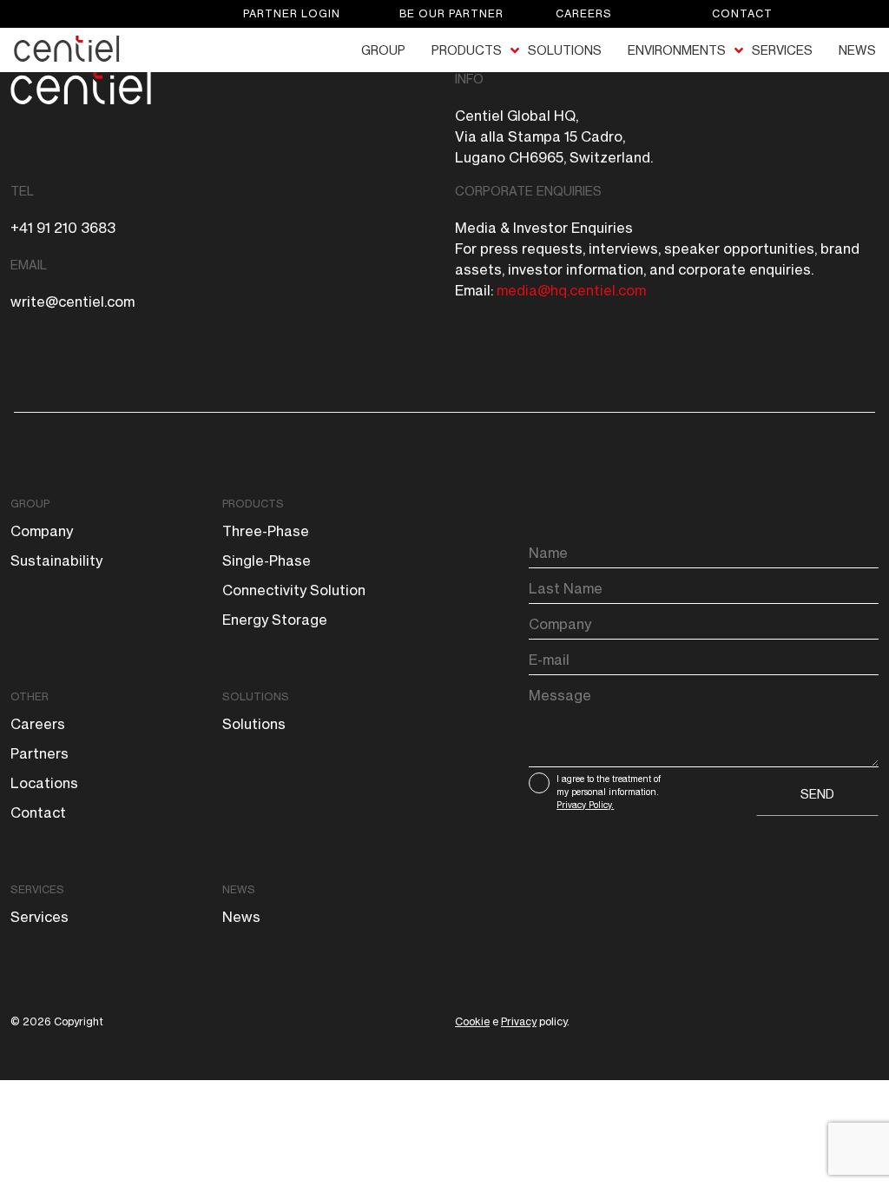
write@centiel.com (72, 301)
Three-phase (265, 531)
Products (253, 503)
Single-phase (266, 560)
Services (37, 889)
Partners (39, 753)
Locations (44, 783)
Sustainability (56, 560)
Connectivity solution (293, 590)
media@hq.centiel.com (571, 290)
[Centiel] (79, 49)
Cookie (472, 1021)
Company (41, 531)
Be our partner (451, 13)
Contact (742, 13)
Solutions (255, 696)
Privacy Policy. (585, 804)
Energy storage (274, 619)
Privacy (519, 1021)
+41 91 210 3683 (62, 227)
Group (29, 503)
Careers (584, 13)
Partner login (291, 13)
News (238, 889)
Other (29, 696)
